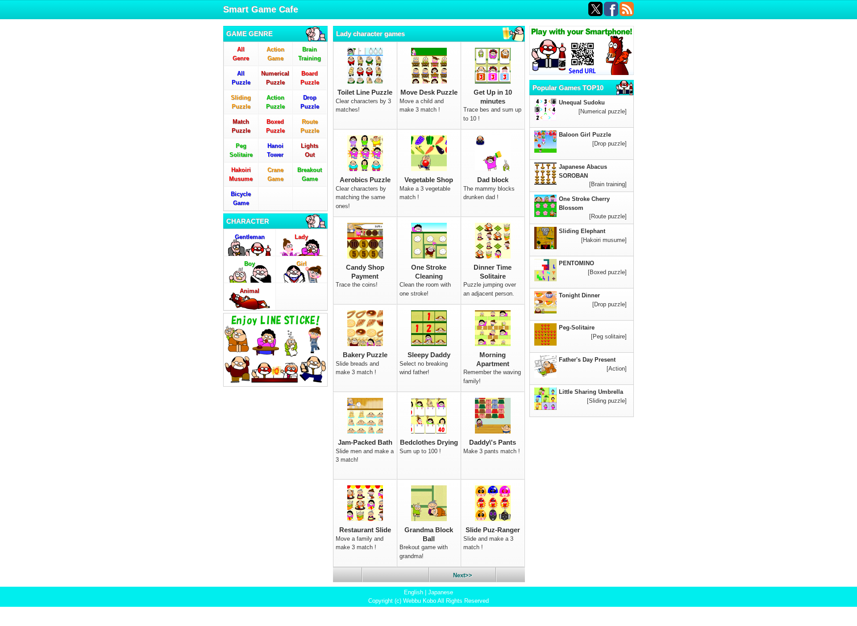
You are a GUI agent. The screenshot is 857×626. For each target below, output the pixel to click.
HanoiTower (275, 150)
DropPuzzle (309, 102)
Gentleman (250, 237)
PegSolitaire (241, 150)
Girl (301, 263)
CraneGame (275, 174)
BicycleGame (241, 198)
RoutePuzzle (309, 126)
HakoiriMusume (241, 174)
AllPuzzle (241, 78)
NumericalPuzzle (275, 78)
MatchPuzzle (241, 126)
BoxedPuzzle (275, 126)
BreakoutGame (309, 174)
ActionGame (275, 54)
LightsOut (309, 150)
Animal (249, 291)
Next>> (462, 575)
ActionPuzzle (275, 102)
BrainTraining (309, 54)
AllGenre (241, 54)
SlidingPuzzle (241, 102)
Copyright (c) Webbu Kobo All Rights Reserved (428, 600)
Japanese (440, 592)
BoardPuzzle (309, 78)
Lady (301, 237)
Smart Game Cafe (260, 9)
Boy (249, 263)
